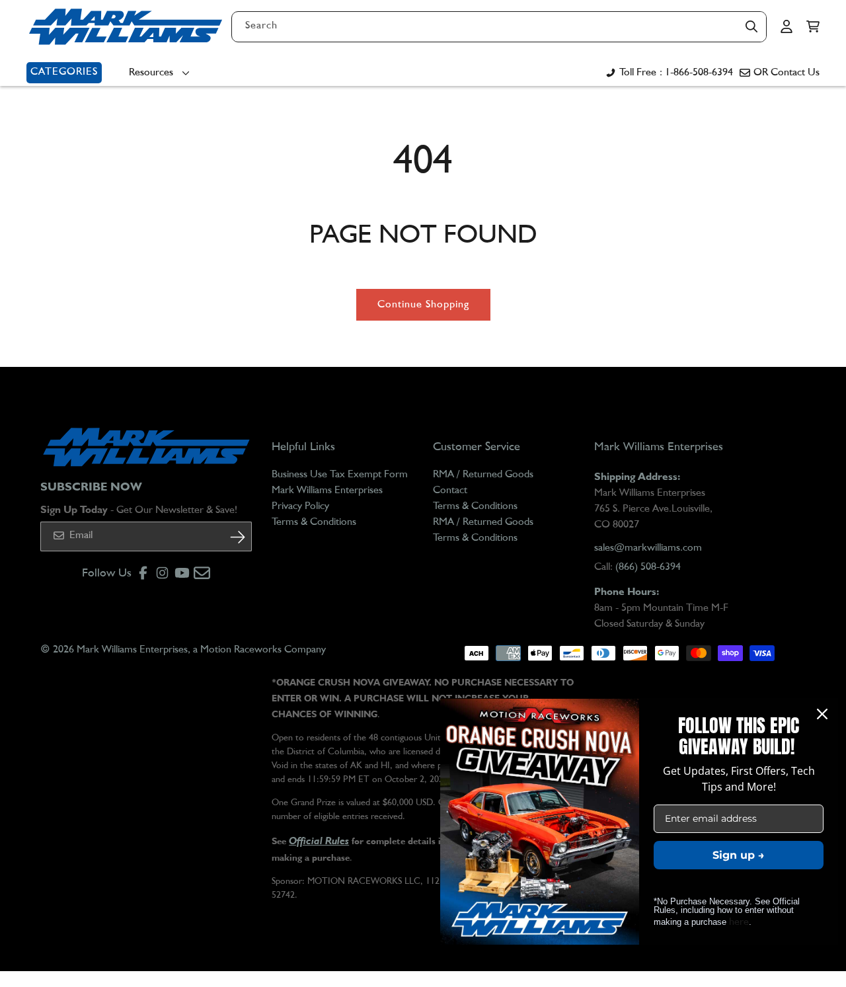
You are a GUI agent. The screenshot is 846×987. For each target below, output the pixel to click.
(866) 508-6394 (648, 567)
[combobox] (499, 27)
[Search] (751, 27)
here (739, 922)
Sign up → (738, 855)
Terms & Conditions (314, 522)
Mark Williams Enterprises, (133, 650)
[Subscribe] (237, 537)
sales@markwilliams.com (648, 548)
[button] (813, 26)
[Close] (822, 714)
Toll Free (676, 72)
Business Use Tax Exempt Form (340, 474)
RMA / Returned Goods (483, 474)
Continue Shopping (423, 304)
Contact (450, 490)
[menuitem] (162, 72)
